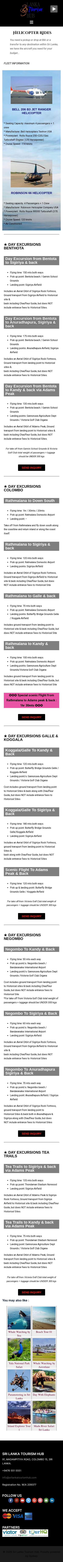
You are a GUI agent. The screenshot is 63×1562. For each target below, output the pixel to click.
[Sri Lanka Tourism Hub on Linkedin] (52, 1500)
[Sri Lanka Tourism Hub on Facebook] (10, 1500)
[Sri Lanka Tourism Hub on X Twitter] (28, 1500)
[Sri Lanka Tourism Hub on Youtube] (22, 1500)
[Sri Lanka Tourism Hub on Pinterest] (40, 1500)
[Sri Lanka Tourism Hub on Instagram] (16, 1500)
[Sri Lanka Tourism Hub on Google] (34, 1500)
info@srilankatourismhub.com (19, 1477)
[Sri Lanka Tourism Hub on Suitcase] (46, 1500)
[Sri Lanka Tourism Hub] (31, 9)
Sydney (33, 1555)
